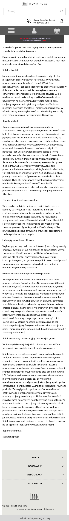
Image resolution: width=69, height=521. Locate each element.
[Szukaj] (61, 11)
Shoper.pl (49, 509)
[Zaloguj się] (62, 21)
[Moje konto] (34, 30)
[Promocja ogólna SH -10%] (34, 38)
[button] (11, 30)
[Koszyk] (56, 30)
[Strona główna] (34, 4)
